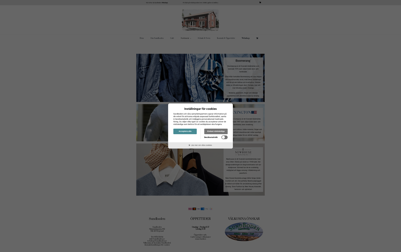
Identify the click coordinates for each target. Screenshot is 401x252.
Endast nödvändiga (216, 131)
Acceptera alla (185, 131)
